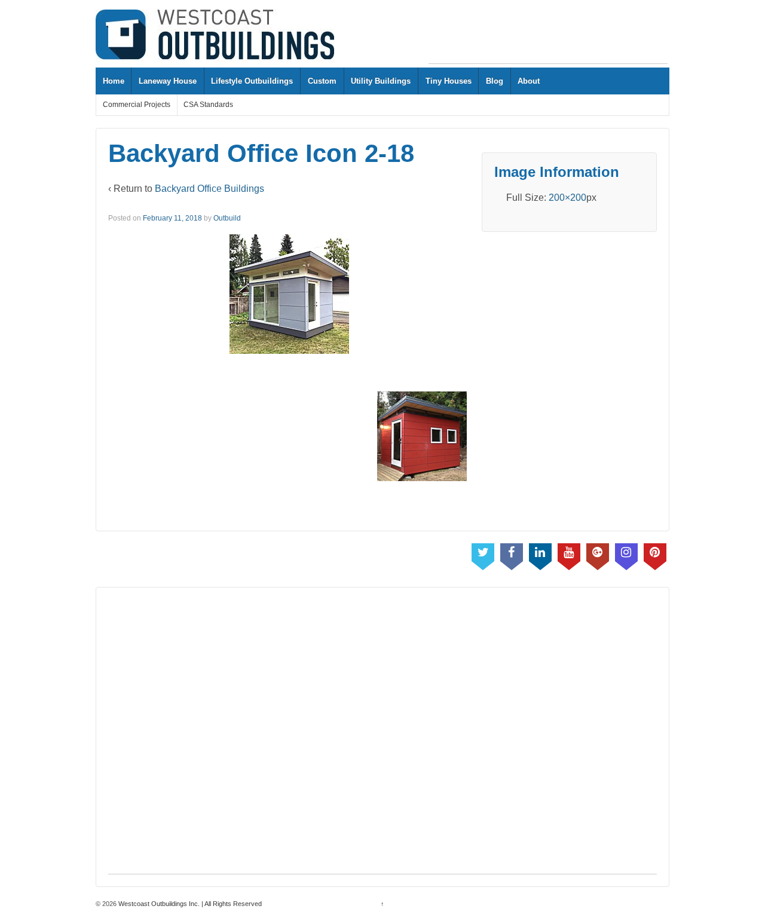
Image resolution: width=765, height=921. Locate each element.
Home (113, 81)
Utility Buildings (381, 81)
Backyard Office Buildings (209, 188)
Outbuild (227, 218)
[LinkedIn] (540, 554)
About (529, 81)
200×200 (567, 197)
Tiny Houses (449, 81)
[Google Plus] (597, 554)
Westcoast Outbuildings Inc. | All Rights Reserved (189, 903)
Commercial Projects (136, 104)
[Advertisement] (548, 36)
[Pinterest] (655, 554)
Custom (322, 81)
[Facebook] (511, 554)
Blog (494, 81)
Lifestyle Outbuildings (252, 81)
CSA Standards (208, 104)
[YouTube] (569, 554)
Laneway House (168, 81)
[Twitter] (483, 554)
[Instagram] (626, 554)
